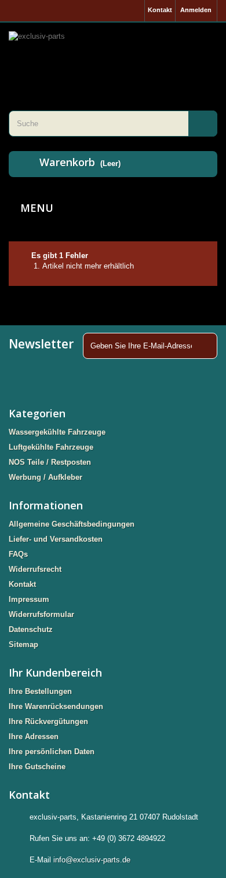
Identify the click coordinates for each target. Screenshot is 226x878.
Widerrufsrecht (35, 569)
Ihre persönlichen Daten (51, 751)
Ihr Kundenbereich (55, 672)
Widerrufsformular (41, 614)
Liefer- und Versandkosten (56, 539)
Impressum (29, 599)
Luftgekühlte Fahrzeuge (51, 447)
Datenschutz (31, 629)
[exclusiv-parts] (113, 52)
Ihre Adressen (34, 736)
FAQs (18, 554)
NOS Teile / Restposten (50, 462)
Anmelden (196, 9)
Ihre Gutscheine (37, 766)
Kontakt (160, 9)
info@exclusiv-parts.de (91, 859)
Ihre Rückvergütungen (48, 721)
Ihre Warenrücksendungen (56, 706)
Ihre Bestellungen (40, 691)
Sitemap (23, 644)
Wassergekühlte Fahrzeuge (57, 432)
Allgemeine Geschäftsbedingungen (71, 524)
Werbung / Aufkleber (45, 477)
